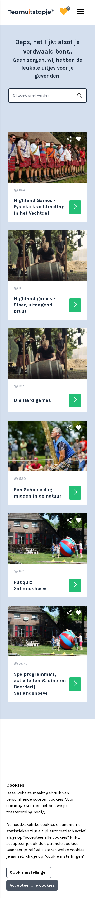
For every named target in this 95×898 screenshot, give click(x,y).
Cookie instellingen (29, 872)
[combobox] (41, 95)
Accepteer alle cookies (32, 885)
